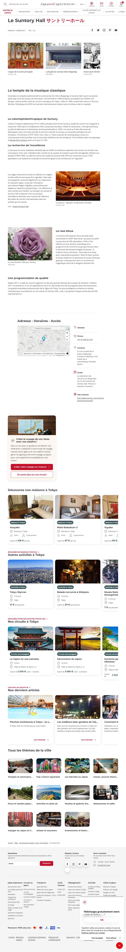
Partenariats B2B (14, 902)
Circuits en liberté (30, 897)
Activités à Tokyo (18, 587)
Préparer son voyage (110, 890)
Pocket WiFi (61, 895)
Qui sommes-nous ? (14, 887)
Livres (122, 12)
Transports (24, 12)
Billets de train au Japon (45, 890)
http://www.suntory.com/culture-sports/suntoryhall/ (90, 399)
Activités (109, 12)
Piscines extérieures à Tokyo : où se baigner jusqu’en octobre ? (30, 722)
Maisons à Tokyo (18, 522)
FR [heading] (73, 4)
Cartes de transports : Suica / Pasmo (47, 896)
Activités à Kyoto (93, 894)
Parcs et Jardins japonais (20, 804)
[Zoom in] (67, 333)
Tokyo (16, 843)
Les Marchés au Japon (76, 777)
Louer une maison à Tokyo (77, 890)
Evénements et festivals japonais (77, 831)
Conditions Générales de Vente (37, 938)
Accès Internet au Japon (92, 12)
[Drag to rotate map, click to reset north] (67, 340)
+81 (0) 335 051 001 (85, 339)
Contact (11, 937)
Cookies (79, 937)
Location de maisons (75, 887)
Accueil (10, 843)
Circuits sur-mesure (28, 901)
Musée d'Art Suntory (19, 140)
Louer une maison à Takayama (74, 901)
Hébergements (70, 12)
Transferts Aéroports (44, 900)
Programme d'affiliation (12, 898)
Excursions (53, 12)
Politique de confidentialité (54, 938)
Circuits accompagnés (20, 654)
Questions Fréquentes (15, 913)
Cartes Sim (61, 889)
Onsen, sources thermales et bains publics (105, 777)
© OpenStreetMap (59, 353)
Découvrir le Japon (109, 887)
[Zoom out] (67, 336)
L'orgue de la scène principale (20, 73)
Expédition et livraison (15, 916)
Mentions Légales (20, 938)
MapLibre (27, 353)
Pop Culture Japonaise (48, 777)
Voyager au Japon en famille (20, 831)
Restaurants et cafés (104, 804)
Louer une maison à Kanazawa (74, 896)
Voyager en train (109, 892)
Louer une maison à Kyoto (77, 892)
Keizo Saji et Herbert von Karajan (97, 73)
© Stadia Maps (36, 353)
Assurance (70, 937)
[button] (7, 57)
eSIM (59, 892)
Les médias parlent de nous (15, 890)
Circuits (39, 12)
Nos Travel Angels (74, 905)
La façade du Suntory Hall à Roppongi (61, 73)
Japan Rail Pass (42, 887)
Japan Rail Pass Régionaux (46, 892)
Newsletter (11, 894)
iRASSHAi (11, 918)
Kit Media (11, 905)
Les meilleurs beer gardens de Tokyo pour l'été (77, 722)
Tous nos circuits (29, 889)
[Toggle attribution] (67, 353)
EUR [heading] (81, 4)
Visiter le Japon (7, 12)
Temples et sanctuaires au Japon (20, 777)
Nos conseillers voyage (29, 906)
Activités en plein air (47, 804)
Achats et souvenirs (46, 831)
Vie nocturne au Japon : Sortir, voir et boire (33, 843)
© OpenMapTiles (47, 353)
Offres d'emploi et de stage (15, 909)
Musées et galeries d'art (77, 804)
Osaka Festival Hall (21, 206)
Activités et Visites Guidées (94, 888)
